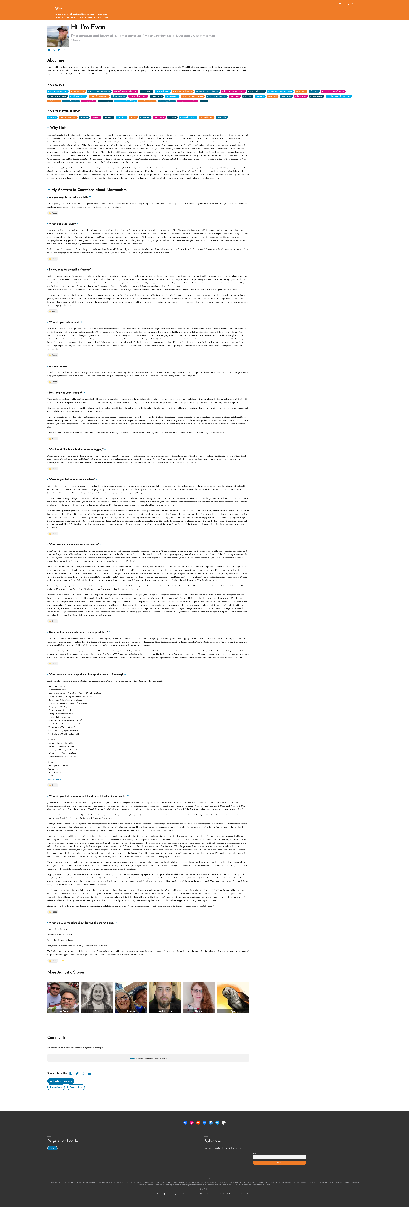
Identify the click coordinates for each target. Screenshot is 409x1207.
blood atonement (78, 91)
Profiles (59, 18)
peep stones (235, 96)
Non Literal (146, 117)
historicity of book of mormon (334, 91)
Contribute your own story (61, 1081)
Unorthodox (222, 117)
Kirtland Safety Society (138, 96)
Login (352, 4)
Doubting (84, 117)
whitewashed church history (126, 101)
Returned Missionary (188, 117)
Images (195, 1194)
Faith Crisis (122, 117)
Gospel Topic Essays (167, 101)
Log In (52, 1148)
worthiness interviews (148, 101)
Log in (132, 1058)
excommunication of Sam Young (281, 91)
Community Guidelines (242, 1194)
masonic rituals (172, 96)
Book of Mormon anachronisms (125, 91)
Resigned (173, 117)
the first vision (54, 101)
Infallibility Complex (78, 96)
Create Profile (74, 18)
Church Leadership (184, 1194)
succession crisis (317, 96)
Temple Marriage (206, 117)
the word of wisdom (71, 101)
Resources (210, 1194)
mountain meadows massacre (193, 96)
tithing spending (89, 101)
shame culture (301, 96)
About (108, 18)
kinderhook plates (119, 96)
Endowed (96, 117)
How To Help (227, 1194)
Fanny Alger (301, 91)
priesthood (273, 96)
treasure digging (105, 101)
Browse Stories (56, 1087)
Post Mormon (159, 117)
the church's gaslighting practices (339, 96)
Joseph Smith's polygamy (99, 96)
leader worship (157, 96)
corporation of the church (183, 91)
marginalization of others (188, 101)
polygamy (260, 96)
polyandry (248, 96)
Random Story (76, 1087)
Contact (218, 1194)
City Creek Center (163, 91)
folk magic (314, 91)
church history (146, 91)
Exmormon (108, 117)
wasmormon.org (54, 779)
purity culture (286, 96)
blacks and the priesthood (58, 91)
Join (343, 4)
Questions (90, 18)
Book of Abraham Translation (100, 91)
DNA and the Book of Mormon (207, 91)
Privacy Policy (203, 1189)
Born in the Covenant (68, 117)
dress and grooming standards (234, 91)
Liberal (133, 117)
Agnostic (53, 117)
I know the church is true (58, 96)
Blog (100, 18)
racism (204, 101)
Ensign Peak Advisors (257, 91)
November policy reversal (217, 96)
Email (254, 1154)
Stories (158, 1194)
